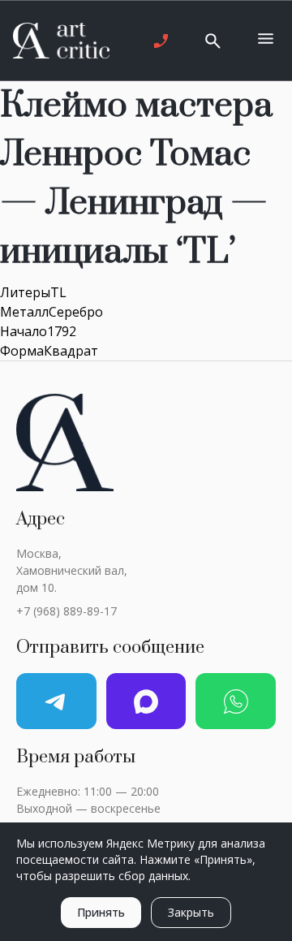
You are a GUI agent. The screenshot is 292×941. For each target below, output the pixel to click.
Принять (101, 912)
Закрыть (191, 912)
